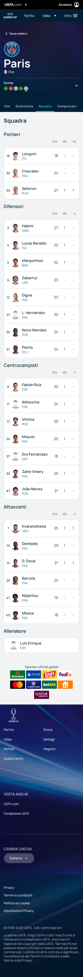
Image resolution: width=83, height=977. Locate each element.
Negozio (49, 749)
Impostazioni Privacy (19, 910)
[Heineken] (17, 674)
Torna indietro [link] (18, 34)
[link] (29, 15)
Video (8, 739)
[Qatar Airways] (41, 695)
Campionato (67, 106)
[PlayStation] (33, 674)
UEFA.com (11, 804)
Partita (9, 729)
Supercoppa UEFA (11, 15)
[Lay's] (49, 674)
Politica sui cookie (17, 903)
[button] (49, 15)
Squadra (45, 106)
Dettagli (49, 739)
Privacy (9, 887)
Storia (47, 729)
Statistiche (24, 106)
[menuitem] (29, 15)
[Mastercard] (17, 685)
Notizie (9, 749)
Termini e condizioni (18, 895)
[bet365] (49, 685)
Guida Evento (13, 758)
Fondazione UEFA (16, 813)
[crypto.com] (33, 685)
